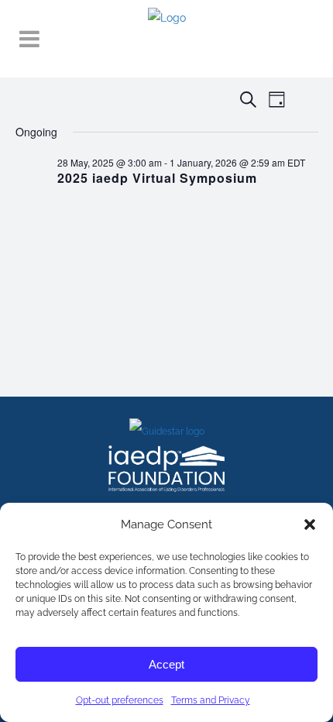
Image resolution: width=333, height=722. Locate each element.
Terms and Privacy (210, 700)
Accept (166, 664)
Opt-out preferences (119, 700)
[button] (310, 524)
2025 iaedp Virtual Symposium (157, 178)
